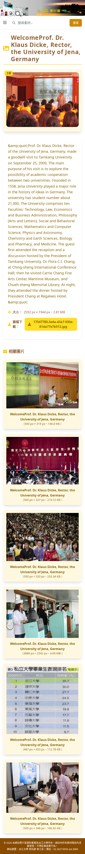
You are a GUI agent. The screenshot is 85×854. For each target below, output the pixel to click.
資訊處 (32, 849)
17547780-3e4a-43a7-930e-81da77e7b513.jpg (53, 324)
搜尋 (75, 23)
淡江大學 (23, 849)
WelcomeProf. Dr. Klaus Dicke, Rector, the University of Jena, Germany (42, 416)
